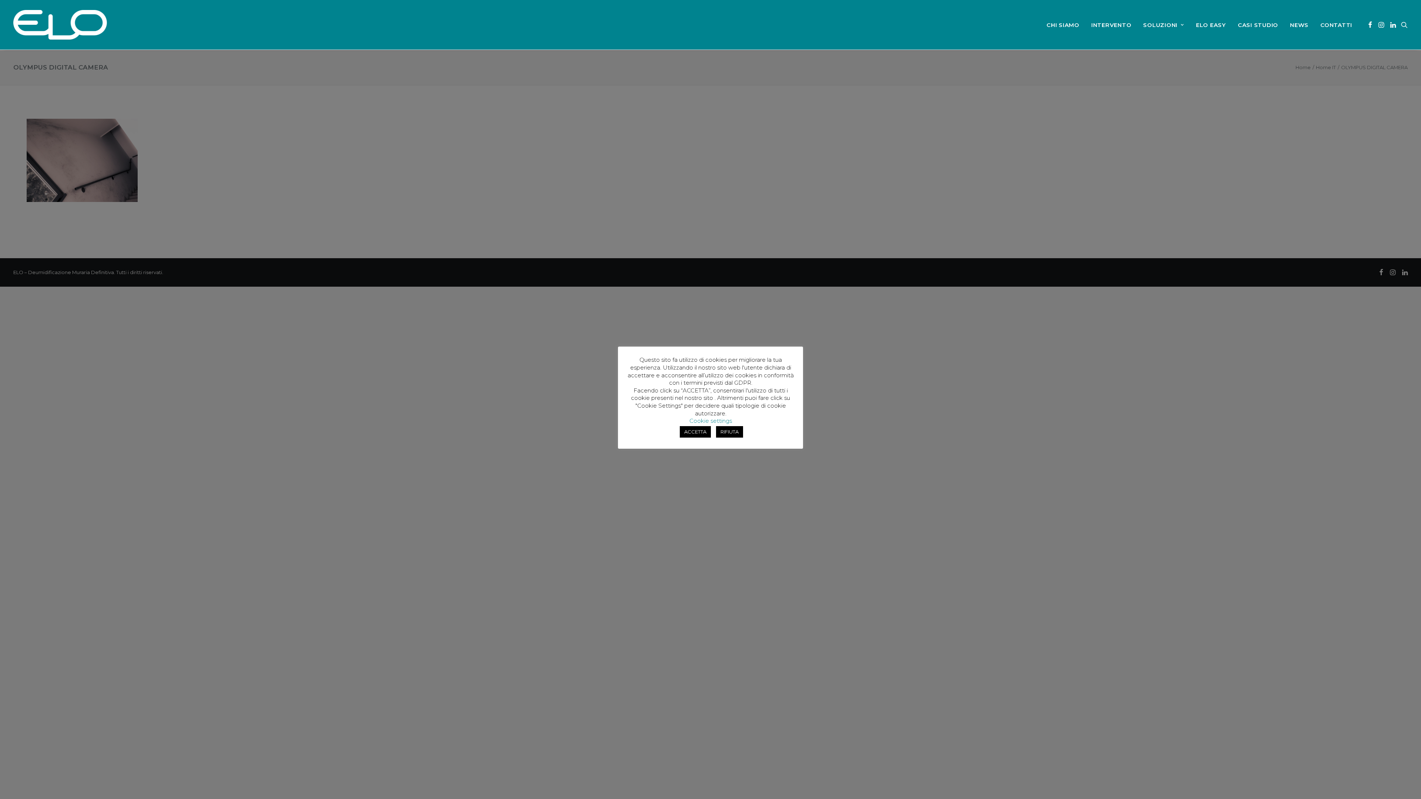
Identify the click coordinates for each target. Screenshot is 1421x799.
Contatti (1336, 24)
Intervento (1111, 24)
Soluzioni (1160, 24)
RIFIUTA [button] (729, 432)
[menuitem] (1063, 25)
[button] (1370, 25)
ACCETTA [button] (695, 432)
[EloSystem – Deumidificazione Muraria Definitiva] (60, 25)
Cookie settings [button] (710, 420)
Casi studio (1258, 24)
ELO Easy (1211, 24)
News (1299, 24)
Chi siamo (1063, 24)
